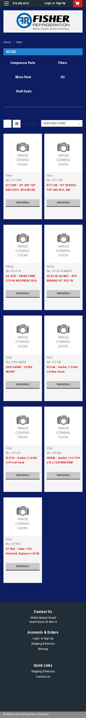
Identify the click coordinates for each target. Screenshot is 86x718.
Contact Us (43, 676)
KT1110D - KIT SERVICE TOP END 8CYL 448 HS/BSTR (61, 190)
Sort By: (32, 123)
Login (47, 3)
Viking (10, 266)
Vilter (19, 42)
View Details (22, 202)
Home (7, 42)
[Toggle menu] (6, 6)
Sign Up (60, 3)
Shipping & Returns (43, 643)
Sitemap (43, 649)
